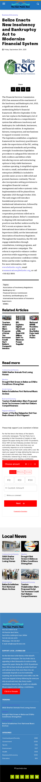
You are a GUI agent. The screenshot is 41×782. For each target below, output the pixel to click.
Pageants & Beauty (8, 411)
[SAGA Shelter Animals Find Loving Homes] (11, 546)
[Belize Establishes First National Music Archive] (11, 574)
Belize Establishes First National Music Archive (10, 587)
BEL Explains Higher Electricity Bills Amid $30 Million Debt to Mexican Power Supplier (20, 333)
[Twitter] (18, 89)
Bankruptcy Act (9, 290)
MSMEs (5, 304)
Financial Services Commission (15, 293)
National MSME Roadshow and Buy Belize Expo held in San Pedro (34, 330)
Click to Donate (11, 691)
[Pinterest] (23, 89)
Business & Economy (10, 15)
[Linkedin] (22, 777)
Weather (5, 379)
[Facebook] (13, 89)
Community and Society (10, 370)
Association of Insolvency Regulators (18, 287)
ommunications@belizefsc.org (16, 270)
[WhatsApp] (28, 89)
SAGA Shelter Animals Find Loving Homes (8, 559)
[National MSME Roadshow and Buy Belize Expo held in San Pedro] (34, 317)
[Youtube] (37, 777)
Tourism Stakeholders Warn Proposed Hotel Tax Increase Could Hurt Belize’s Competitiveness (19, 403)
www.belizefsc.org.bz (11, 267)
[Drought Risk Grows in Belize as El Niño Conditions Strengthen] (30, 546)
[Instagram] (17, 777)
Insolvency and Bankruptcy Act (15, 295)
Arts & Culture (7, 389)
